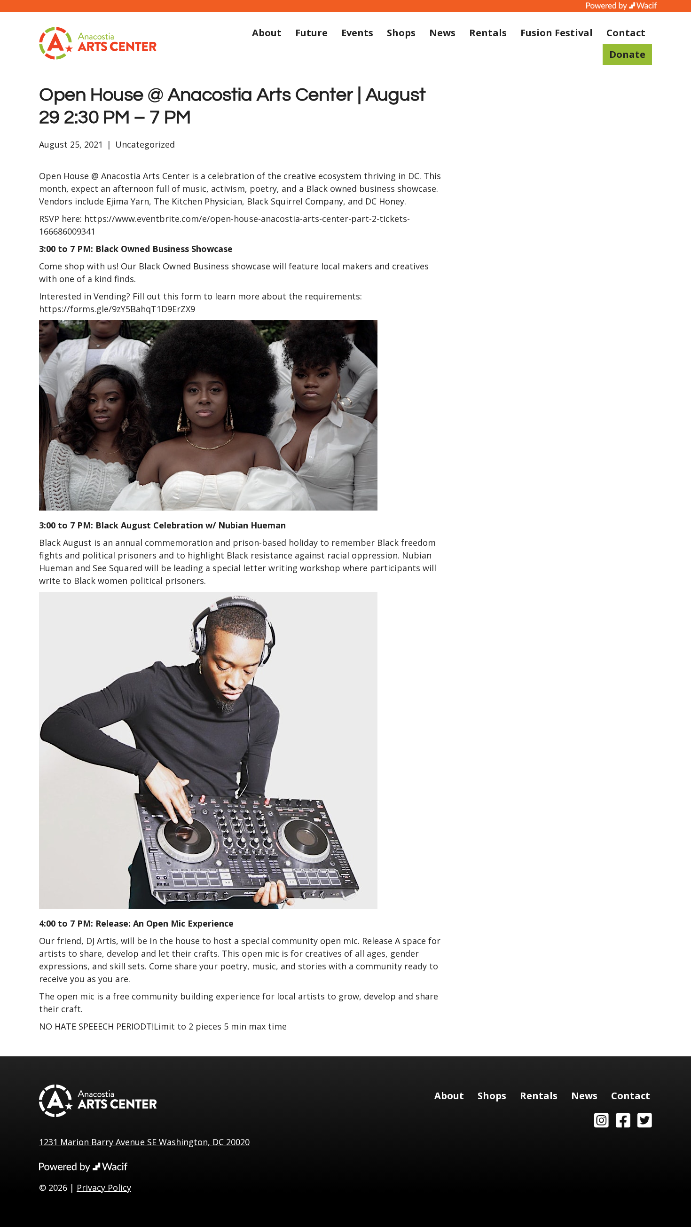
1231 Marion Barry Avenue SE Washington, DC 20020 (144, 1142)
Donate (627, 54)
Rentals (488, 32)
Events (357, 32)
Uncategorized (145, 144)
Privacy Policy (104, 1187)
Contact (625, 32)
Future (311, 32)
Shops (401, 32)
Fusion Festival (556, 32)
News (442, 32)
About (267, 32)
